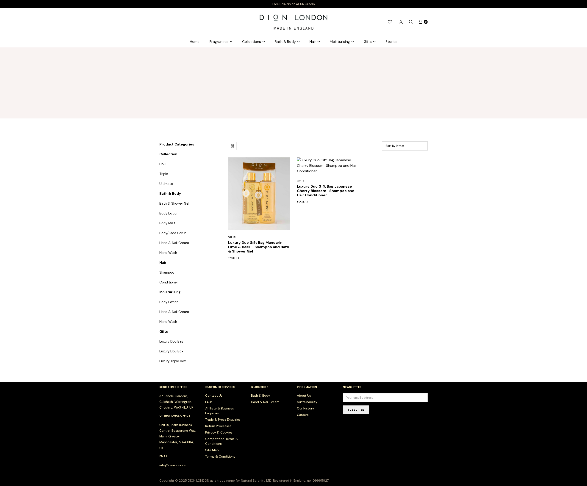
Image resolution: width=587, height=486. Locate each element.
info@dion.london (172, 465)
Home (194, 41)
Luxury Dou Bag (171, 341)
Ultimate (166, 183)
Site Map (212, 450)
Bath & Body (285, 41)
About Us (304, 395)
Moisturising (340, 41)
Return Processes (218, 426)
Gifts (368, 41)
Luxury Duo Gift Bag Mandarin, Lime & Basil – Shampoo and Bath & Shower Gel (258, 247)
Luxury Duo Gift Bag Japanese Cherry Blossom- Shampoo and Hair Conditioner (325, 191)
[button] (284, 175)
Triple (163, 174)
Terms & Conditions (220, 456)
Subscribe (356, 409)
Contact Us (213, 395)
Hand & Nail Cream (174, 243)
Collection (168, 154)
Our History (305, 408)
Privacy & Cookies (219, 432)
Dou (162, 164)
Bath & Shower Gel (174, 203)
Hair (313, 41)
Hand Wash (168, 252)
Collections (251, 41)
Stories (391, 41)
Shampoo (166, 272)
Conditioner (168, 282)
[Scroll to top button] (576, 475)
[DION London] (293, 22)
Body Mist (167, 223)
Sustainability (307, 402)
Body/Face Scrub (172, 233)
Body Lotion (168, 213)
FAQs (209, 402)
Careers (303, 415)
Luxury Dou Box (171, 351)
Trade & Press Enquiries (223, 419)
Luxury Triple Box (172, 361)
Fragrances (219, 41)
